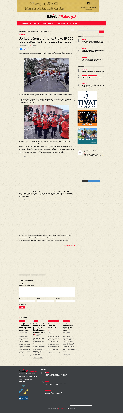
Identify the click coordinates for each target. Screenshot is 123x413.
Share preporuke (61, 23)
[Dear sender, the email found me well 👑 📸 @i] (82, 165)
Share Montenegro (62, 408)
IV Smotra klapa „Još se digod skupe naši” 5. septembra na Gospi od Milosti (92, 59)
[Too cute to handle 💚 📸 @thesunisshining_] (100, 171)
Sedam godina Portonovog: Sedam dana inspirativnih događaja (92, 78)
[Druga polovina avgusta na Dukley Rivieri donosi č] (100, 176)
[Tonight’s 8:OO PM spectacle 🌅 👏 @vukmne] (91, 165)
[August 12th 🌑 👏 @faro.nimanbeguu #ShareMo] (91, 176)
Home (20, 27)
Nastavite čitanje (23, 355)
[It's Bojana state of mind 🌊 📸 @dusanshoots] (100, 160)
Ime (19, 298)
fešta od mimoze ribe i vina (24, 275)
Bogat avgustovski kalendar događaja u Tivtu (93, 71)
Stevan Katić (41, 275)
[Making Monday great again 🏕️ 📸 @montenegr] (91, 171)
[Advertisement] (47, 261)
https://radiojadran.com (69, 245)
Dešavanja (24, 27)
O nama (75, 23)
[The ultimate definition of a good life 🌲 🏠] (100, 165)
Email (38, 298)
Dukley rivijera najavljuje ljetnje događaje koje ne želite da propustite (93, 86)
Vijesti (36, 321)
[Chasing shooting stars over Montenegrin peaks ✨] (82, 176)
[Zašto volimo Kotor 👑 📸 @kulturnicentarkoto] (82, 160)
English (69, 23)
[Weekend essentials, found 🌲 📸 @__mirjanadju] (91, 160)
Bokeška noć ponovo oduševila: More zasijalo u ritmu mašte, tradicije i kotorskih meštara (93, 42)
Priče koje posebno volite (48, 23)
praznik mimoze (34, 275)
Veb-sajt (58, 298)
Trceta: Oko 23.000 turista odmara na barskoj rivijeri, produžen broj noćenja (93, 51)
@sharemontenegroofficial (75, 405)
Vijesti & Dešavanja (26, 23)
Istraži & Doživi (37, 23)
